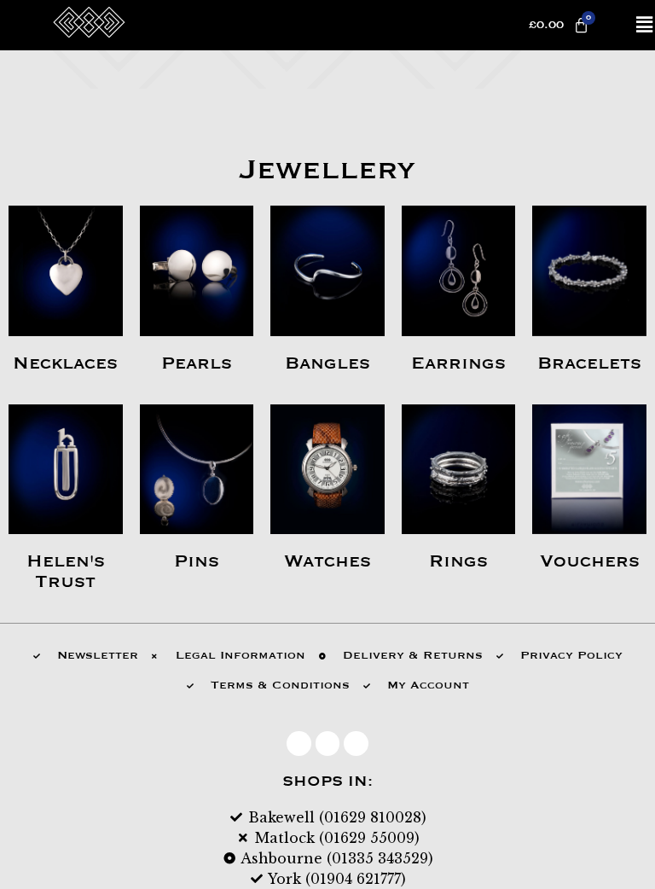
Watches (327, 561)
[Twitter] (328, 743)
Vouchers (590, 561)
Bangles (327, 363)
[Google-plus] (356, 743)
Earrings (458, 363)
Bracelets (589, 363)
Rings (458, 561)
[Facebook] (299, 743)
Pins (196, 561)
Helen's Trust (65, 571)
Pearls (196, 363)
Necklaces (65, 363)
